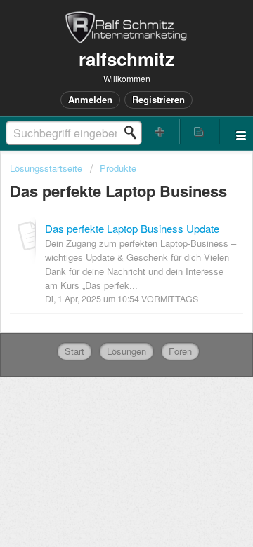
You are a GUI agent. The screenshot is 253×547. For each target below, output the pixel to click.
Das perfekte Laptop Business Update (132, 228)
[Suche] (134, 133)
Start (74, 351)
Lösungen (126, 351)
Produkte (118, 168)
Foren (180, 351)
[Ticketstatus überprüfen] (199, 131)
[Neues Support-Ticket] (160, 131)
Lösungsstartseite (47, 168)
